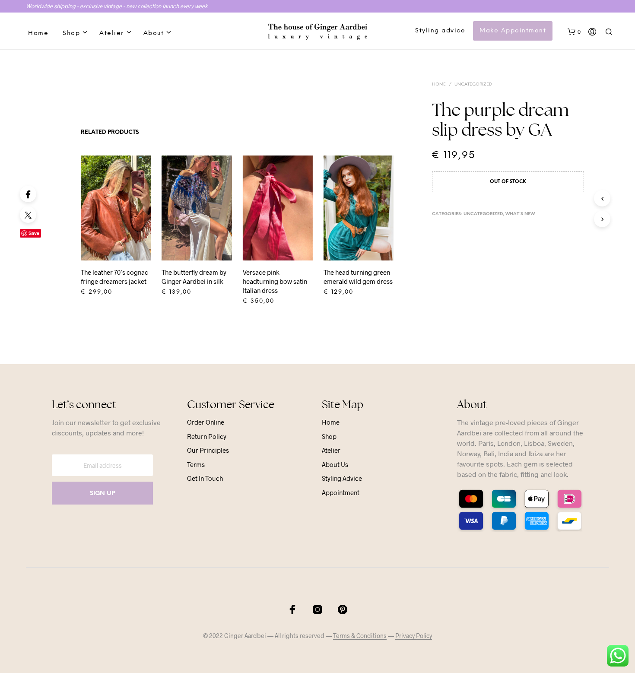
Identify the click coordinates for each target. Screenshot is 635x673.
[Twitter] (28, 214)
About (153, 33)
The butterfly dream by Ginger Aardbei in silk (194, 276)
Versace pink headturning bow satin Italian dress (275, 281)
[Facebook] (28, 194)
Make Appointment (512, 31)
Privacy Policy (413, 635)
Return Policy (206, 436)
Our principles (208, 450)
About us (335, 464)
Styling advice (440, 31)
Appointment (340, 492)
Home (38, 33)
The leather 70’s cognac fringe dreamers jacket (114, 276)
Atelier (111, 33)
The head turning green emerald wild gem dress (358, 276)
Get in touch (205, 478)
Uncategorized (473, 84)
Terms (196, 464)
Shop (71, 33)
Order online (205, 422)
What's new (520, 214)
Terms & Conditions (360, 635)
